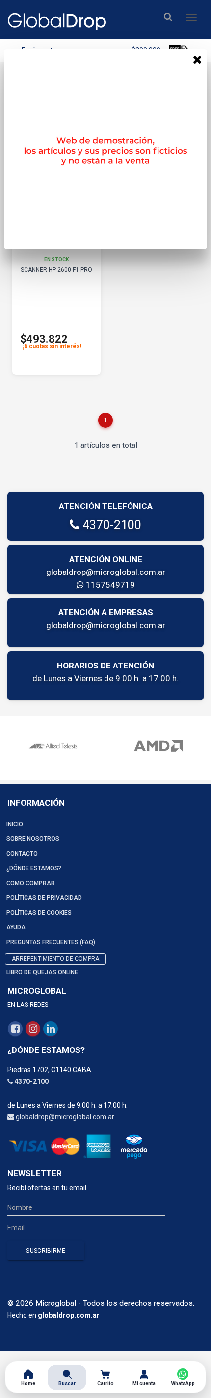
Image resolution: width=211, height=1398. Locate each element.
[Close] (197, 59)
